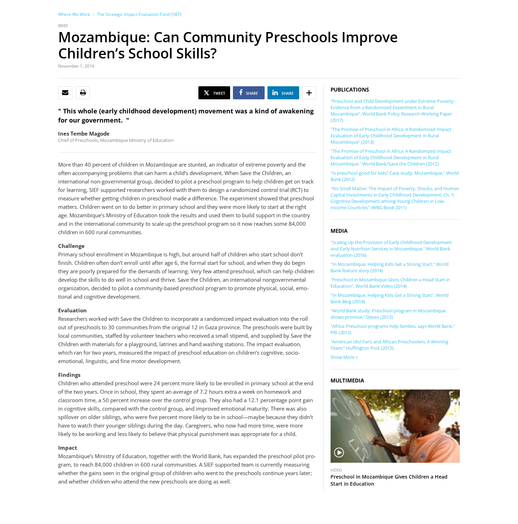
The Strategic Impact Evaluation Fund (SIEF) (139, 14)
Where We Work (74, 14)
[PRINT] (83, 92)
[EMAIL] (65, 92)
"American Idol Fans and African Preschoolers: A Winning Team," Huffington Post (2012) (389, 344)
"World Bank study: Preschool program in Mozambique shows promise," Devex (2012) (388, 313)
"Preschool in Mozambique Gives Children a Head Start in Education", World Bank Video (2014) (390, 282)
